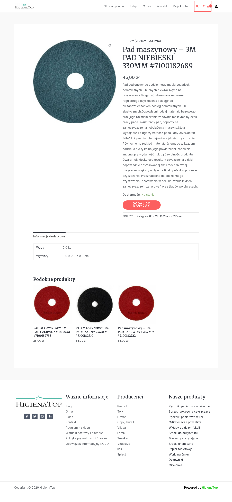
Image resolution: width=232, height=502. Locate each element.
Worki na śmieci (179, 454)
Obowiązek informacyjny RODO (87, 443)
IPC (119, 449)
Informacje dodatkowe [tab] (49, 236)
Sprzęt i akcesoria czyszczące (189, 411)
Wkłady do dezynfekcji (184, 427)
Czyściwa (175, 465)
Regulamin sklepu (78, 427)
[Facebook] (27, 416)
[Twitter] (35, 416)
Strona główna (114, 6)
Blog (69, 406)
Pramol (122, 406)
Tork (120, 411)
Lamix (121, 433)
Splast (121, 454)
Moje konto (180, 6)
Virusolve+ (124, 443)
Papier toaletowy (180, 449)
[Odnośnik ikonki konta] (216, 6)
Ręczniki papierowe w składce (189, 406)
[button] (110, 46)
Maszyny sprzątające (183, 438)
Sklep (133, 6)
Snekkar (122, 438)
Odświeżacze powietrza (185, 422)
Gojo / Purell (125, 422)
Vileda (121, 427)
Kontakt (162, 6)
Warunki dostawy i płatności (85, 433)
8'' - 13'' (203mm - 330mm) (142, 41)
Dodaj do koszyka (141, 205)
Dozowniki (176, 459)
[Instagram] (42, 416)
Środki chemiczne (181, 443)
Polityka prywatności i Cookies (86, 438)
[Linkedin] (50, 416)
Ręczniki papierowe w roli (186, 417)
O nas (147, 6)
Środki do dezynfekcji (183, 433)
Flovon (121, 417)
